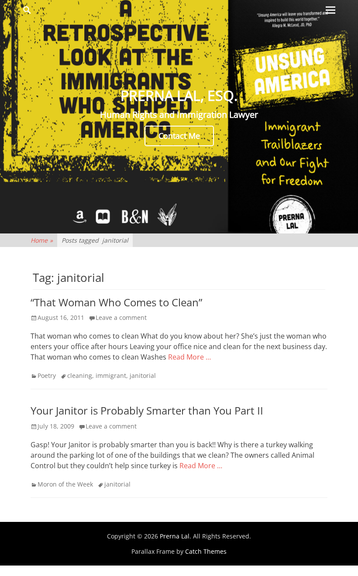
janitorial (143, 375)
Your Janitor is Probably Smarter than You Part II (147, 410)
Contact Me (179, 135)
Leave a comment (121, 317)
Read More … (189, 357)
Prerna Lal (174, 536)
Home (42, 240)
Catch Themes (206, 551)
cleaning (79, 375)
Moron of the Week (65, 484)
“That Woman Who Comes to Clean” (116, 302)
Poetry (47, 375)
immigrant (111, 375)
